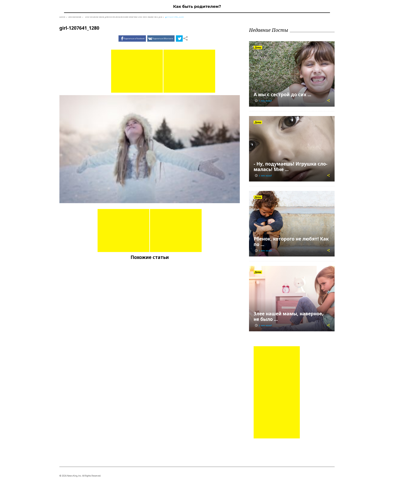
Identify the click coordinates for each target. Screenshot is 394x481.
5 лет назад (263, 100)
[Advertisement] (137, 71)
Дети (258, 47)
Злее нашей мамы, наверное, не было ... (288, 316)
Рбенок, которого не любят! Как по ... (291, 241)
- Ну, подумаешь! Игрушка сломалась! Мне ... (290, 166)
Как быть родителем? (197, 6)
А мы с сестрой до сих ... (282, 94)
